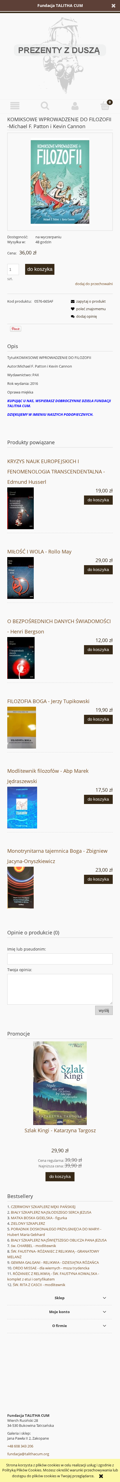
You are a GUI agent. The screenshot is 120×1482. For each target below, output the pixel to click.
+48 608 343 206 (20, 1446)
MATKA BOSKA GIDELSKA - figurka (39, 1217)
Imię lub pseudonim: (26, 949)
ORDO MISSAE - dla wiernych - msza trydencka (51, 1267)
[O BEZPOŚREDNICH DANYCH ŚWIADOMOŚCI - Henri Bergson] (33, 658)
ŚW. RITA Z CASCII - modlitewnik (39, 1284)
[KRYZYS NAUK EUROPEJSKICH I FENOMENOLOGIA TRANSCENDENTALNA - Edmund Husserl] (33, 508)
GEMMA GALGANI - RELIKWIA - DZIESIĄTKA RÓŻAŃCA (55, 1262)
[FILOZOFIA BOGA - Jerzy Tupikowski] (33, 728)
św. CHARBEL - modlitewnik (33, 1245)
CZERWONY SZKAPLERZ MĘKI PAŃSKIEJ (43, 1206)
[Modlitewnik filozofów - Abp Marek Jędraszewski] (33, 808)
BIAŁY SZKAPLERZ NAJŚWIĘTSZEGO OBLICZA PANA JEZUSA (59, 1240)
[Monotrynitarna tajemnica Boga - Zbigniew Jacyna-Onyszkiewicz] (33, 887)
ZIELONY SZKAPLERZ (28, 1223)
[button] (15, 106)
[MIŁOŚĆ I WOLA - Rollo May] (33, 578)
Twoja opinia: (19, 969)
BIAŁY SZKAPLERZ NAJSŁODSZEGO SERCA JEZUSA (51, 1212)
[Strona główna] (60, 55)
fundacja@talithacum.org (28, 1453)
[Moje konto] (75, 106)
